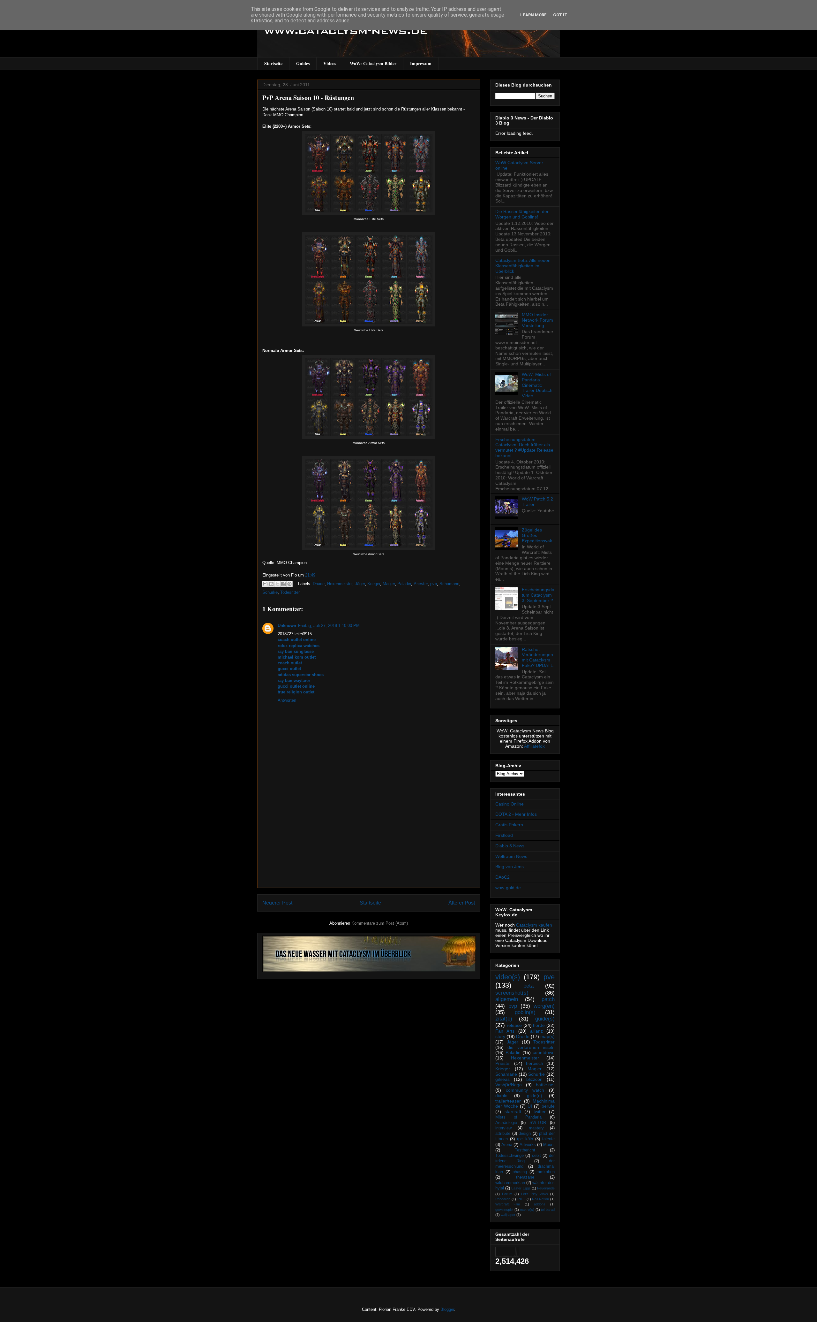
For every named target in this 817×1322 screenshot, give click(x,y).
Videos (329, 63)
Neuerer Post (277, 903)
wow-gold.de (508, 887)
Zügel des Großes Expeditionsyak (537, 535)
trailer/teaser (508, 1101)
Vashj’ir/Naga (508, 1084)
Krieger (373, 583)
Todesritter (290, 592)
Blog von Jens (509, 866)
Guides (303, 63)
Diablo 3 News (509, 845)
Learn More (533, 14)
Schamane (449, 583)
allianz (536, 1031)
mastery (536, 1128)
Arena (506, 1144)
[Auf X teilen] (277, 584)
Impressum (420, 63)
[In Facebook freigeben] (283, 584)
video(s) (507, 977)
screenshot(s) (511, 993)
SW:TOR (537, 1122)
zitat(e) (503, 1019)
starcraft (513, 1111)
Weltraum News (511, 856)
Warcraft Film (507, 1204)
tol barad (548, 1209)
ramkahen (545, 1172)
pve (549, 977)
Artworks (528, 1144)
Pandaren (502, 1199)
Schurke (270, 592)
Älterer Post (461, 903)
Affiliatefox (534, 746)
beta (528, 986)
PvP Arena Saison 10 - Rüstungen (308, 97)
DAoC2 (502, 877)
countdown (544, 1052)
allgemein (506, 999)
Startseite (273, 63)
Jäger (360, 583)
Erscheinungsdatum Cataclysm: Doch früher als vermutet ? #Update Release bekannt (524, 447)
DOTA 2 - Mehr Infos (516, 814)
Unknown (287, 625)
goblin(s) (525, 1012)
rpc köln (525, 1139)
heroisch (534, 1063)
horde (539, 1025)
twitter (540, 1111)
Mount (549, 1144)
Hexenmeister (339, 583)
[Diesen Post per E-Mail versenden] (265, 584)
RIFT (521, 1199)
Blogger (447, 1309)
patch (548, 999)
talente (548, 1139)
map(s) (547, 1036)
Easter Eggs (520, 1188)
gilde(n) (534, 1095)
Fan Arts (504, 1031)
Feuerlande (546, 1188)
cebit (536, 1155)
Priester (421, 583)
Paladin (404, 583)
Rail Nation (540, 1199)
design (525, 1133)
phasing (520, 1172)
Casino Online (509, 803)
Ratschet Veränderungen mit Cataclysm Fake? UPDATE (537, 657)
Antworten (287, 700)
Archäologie (506, 1122)
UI (530, 1106)
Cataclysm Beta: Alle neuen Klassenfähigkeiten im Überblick (523, 266)
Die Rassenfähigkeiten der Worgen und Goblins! (522, 214)
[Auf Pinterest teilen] (289, 584)
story (500, 1036)
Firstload (504, 835)
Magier (389, 583)
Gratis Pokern (509, 824)
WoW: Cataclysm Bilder (373, 63)
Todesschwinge (509, 1155)
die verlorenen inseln (531, 1047)
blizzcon (534, 1079)
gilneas (502, 1079)
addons (539, 1204)
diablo (501, 1095)
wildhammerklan (510, 1183)
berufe (548, 1106)
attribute (502, 1133)
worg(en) (544, 1006)
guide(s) (545, 1019)
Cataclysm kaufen (534, 925)
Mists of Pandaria (518, 1117)
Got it (560, 14)
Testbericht (525, 1150)
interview (503, 1128)
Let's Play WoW (534, 1194)
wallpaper (508, 1215)
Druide (319, 583)
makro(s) (527, 1209)
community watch (525, 1090)
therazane (525, 1177)
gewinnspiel (504, 1209)
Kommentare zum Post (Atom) (379, 923)
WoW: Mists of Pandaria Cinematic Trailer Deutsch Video (537, 385)
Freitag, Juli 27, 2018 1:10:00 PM (329, 625)
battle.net (545, 1084)
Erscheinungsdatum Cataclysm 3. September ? (538, 595)
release (514, 1025)
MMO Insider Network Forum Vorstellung (537, 320)
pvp (433, 583)
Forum (507, 1194)
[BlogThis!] (271, 584)
